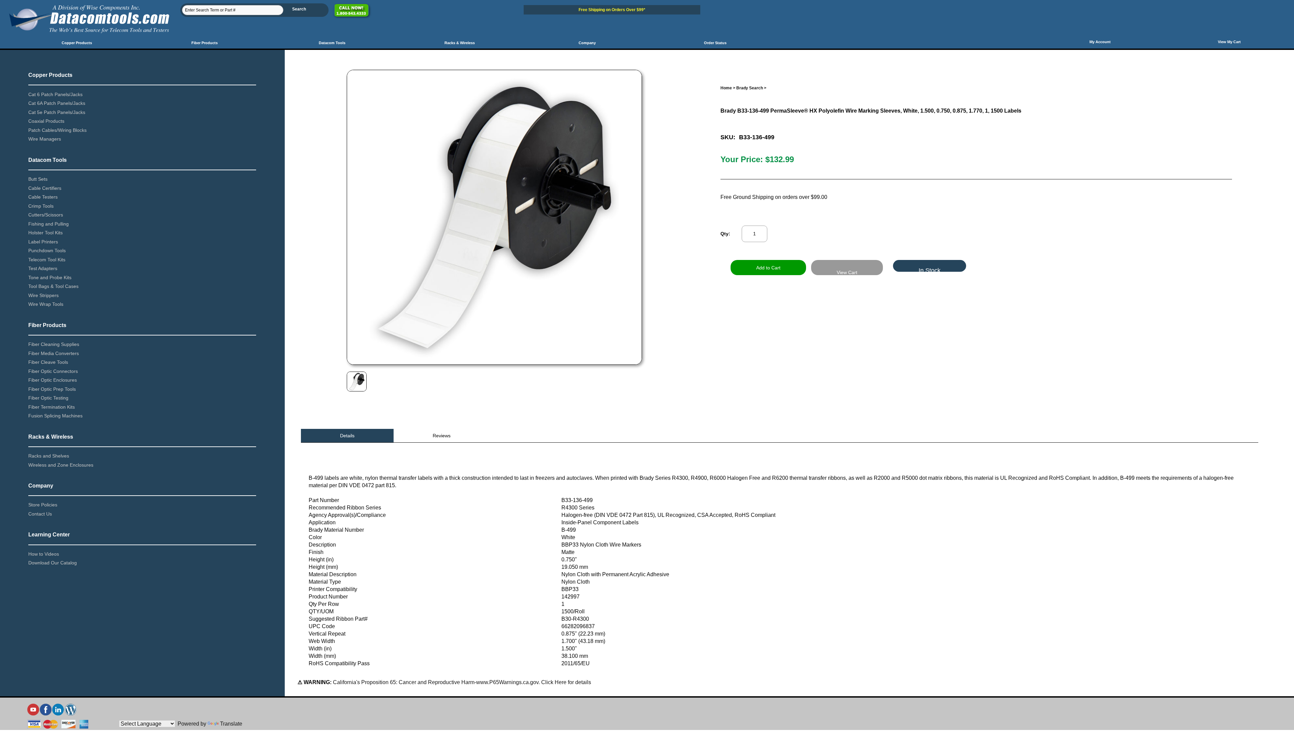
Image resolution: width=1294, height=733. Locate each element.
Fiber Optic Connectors (53, 371)
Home (726, 88)
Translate (231, 724)
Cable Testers (43, 197)
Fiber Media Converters (53, 353)
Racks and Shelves (48, 456)
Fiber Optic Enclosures (52, 380)
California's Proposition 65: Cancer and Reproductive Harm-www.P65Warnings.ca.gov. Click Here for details (461, 682)
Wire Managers (44, 139)
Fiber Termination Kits (51, 407)
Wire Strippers (43, 295)
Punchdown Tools (47, 250)
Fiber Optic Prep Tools (52, 389)
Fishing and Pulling (48, 224)
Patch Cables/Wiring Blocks (57, 130)
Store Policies (42, 504)
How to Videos (43, 554)
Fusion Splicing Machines (55, 415)
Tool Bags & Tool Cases (53, 286)
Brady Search (749, 88)
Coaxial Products (46, 121)
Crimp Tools (41, 206)
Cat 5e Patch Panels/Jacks (56, 112)
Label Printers (43, 241)
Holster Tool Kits (45, 232)
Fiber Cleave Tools (48, 362)
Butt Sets (38, 179)
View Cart (847, 272)
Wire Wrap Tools (45, 304)
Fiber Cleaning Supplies (53, 344)
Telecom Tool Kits (46, 259)
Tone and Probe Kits (49, 277)
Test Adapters (42, 268)
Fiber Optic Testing (48, 398)
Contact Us (40, 514)
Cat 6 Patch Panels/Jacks (55, 94)
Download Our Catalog (52, 562)
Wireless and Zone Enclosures (60, 465)
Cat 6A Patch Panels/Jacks (56, 103)
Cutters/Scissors (45, 214)
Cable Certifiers (44, 188)
